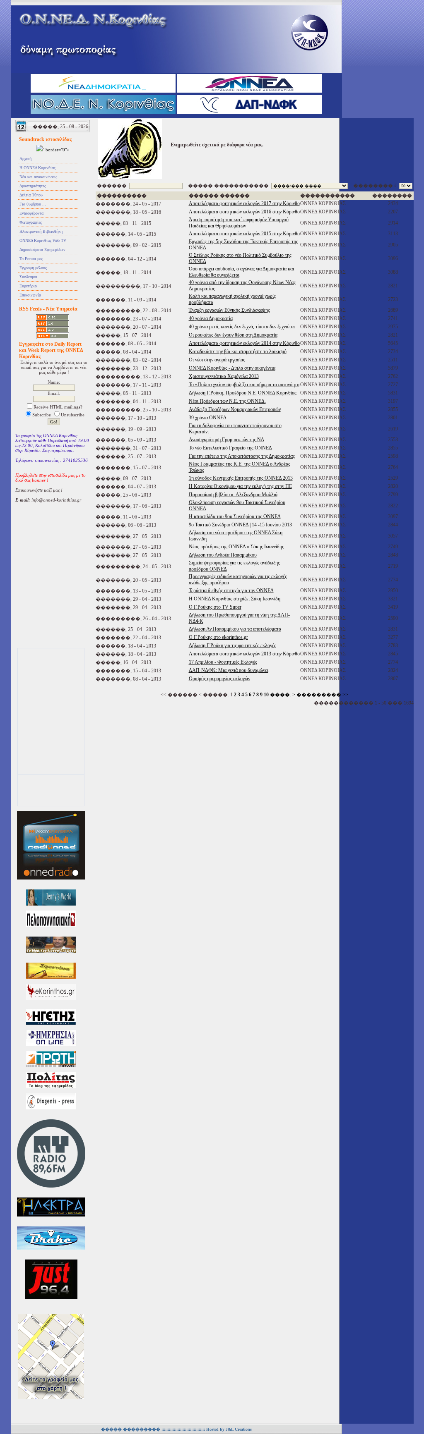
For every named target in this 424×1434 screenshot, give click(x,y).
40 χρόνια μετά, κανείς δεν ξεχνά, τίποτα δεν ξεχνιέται (242, 327)
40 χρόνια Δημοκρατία (211, 318)
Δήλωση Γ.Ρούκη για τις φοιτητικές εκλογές (232, 645)
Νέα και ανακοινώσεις (38, 176)
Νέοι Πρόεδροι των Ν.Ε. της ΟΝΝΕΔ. (227, 401)
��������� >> (322, 695)
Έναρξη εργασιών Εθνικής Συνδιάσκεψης (229, 310)
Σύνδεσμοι (28, 277)
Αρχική (25, 158)
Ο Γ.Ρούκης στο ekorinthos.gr (218, 637)
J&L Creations (239, 1429)
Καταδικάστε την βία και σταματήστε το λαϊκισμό (238, 351)
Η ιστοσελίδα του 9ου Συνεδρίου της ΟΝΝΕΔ (235, 516)
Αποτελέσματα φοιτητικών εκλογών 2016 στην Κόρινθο (244, 212)
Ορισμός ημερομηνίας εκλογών (219, 678)
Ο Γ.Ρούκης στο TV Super (215, 607)
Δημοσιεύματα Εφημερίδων (42, 249)
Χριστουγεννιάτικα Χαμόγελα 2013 (224, 376)
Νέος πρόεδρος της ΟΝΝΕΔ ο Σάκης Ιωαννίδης (236, 547)
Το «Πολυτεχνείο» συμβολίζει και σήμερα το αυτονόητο (244, 384)
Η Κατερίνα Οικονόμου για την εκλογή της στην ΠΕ (240, 486)
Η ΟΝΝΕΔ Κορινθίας (37, 167)
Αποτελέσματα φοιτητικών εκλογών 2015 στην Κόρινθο (244, 234)
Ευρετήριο (28, 286)
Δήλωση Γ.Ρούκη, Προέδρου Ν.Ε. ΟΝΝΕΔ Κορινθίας (242, 393)
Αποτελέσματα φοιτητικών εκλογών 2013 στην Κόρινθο (244, 654)
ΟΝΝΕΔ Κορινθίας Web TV (42, 240)
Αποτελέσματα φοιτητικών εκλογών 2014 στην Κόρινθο (244, 343)
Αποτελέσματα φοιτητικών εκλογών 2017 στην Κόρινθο (244, 203)
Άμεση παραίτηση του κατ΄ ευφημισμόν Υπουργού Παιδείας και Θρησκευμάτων (239, 223)
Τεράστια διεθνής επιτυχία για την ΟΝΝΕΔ (231, 590)
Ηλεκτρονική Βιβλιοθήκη (41, 231)
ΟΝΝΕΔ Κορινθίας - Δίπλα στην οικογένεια (232, 368)
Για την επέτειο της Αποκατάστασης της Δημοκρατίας (242, 456)
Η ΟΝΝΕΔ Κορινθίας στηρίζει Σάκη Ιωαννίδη (234, 599)
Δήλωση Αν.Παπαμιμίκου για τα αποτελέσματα (235, 629)
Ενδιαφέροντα (31, 213)
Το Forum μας (31, 258)
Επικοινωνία (30, 295)
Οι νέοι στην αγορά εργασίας (217, 360)
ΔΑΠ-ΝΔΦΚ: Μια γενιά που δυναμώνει (228, 670)
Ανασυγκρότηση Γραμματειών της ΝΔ (226, 439)
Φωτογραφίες (30, 222)
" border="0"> (56, 149)
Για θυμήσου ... (32, 204)
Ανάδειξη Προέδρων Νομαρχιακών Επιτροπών (235, 409)
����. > (282, 695)
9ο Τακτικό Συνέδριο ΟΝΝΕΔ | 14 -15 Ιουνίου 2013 (240, 525)
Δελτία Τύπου (31, 195)
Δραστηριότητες (32, 186)
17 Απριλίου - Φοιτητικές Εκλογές (223, 662)
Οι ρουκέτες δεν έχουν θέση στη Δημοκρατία (233, 335)
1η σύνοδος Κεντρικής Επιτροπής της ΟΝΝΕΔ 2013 (241, 478)
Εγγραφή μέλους (33, 267)
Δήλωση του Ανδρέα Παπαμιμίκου (223, 555)
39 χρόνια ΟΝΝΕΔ (207, 418)
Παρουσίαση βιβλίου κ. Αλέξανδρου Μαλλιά (233, 494)
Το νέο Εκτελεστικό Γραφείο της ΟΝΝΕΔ (230, 448)
